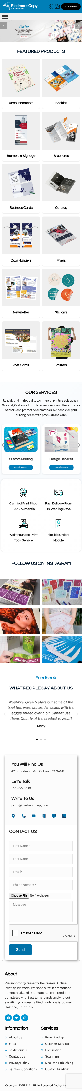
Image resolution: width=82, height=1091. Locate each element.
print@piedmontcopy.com (30, 805)
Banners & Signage (21, 156)
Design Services (26, 459)
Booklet (61, 103)
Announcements (21, 103)
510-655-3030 (21, 788)
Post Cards (21, 365)
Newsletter (21, 312)
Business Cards (21, 207)
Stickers (61, 312)
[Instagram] (24, 1017)
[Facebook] (8, 1017)
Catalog (61, 207)
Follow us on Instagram (41, 563)
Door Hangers (21, 260)
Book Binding (66, 459)
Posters (61, 365)
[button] (3, 25)
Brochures (61, 156)
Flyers (61, 260)
